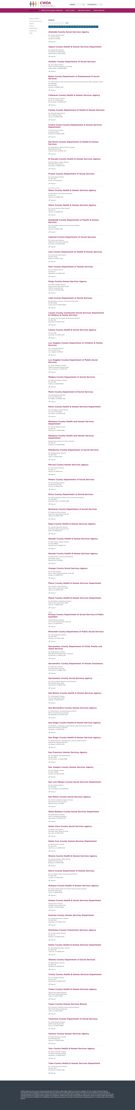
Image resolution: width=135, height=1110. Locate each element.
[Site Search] (83, 4)
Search (51, 20)
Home (42, 4)
